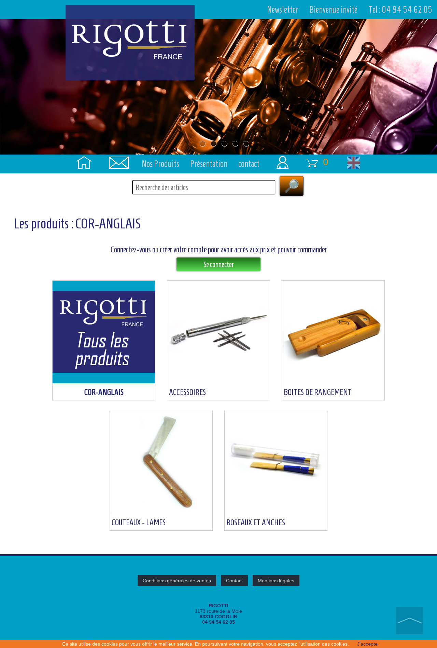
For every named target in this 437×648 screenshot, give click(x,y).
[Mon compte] (281, 157)
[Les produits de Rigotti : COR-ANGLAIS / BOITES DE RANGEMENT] (333, 278)
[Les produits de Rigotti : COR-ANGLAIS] (104, 278)
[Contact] (119, 157)
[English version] (353, 157)
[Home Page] (84, 157)
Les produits (41, 224)
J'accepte (367, 644)
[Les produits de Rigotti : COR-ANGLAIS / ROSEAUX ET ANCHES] (276, 408)
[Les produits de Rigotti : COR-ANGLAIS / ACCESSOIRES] (219, 278)
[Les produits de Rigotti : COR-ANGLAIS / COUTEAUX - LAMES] (161, 408)
